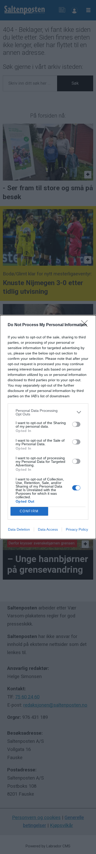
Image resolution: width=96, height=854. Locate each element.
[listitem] (48, 412)
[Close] (86, 325)
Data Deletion (19, 529)
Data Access (48, 529)
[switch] (76, 424)
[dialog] (48, 427)
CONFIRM (29, 511)
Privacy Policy (77, 529)
